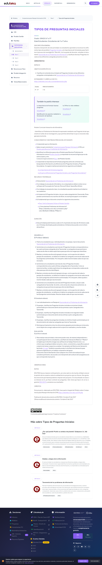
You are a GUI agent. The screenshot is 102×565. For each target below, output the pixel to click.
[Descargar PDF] (97, 290)
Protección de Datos (61, 524)
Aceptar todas (83, 561)
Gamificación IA (39, 529)
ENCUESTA (43, 382)
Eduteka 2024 (40, 542)
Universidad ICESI (60, 527)
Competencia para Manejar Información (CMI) (34, 18)
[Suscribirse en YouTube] (81, 546)
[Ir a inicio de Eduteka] (10, 3)
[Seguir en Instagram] (78, 546)
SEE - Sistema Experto (19, 535)
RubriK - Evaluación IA (40, 520)
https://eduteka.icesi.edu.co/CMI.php (70, 392)
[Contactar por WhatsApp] (74, 550)
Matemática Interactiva (19, 530)
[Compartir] (97, 295)
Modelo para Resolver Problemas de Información (52, 149)
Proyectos (15, 524)
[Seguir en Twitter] (89, 546)
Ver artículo (40, 111)
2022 (34, 545)
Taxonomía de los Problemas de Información (53, 54)
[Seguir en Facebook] (74, 546)
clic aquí (45, 348)
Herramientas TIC (17, 527)
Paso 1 (52, 18)
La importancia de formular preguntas (51, 170)
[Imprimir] (97, 285)
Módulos (15, 18)
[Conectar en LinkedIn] (85, 546)
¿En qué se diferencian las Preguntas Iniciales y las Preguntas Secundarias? (62, 173)
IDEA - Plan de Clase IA (41, 517)
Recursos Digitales (18, 539)
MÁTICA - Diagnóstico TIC (40, 534)
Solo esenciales (95, 561)
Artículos (14, 517)
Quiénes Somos (60, 517)
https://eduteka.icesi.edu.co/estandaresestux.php (50, 81)
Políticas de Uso (59, 520)
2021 (34, 548)
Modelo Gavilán (55, 154)
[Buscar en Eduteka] (85, 3)
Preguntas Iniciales (56, 50)
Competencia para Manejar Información (65, 147)
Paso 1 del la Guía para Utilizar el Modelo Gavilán (54, 203)
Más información (29, 563)
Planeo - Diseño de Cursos (39, 525)
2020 (34, 551)
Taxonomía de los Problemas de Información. (51, 244)
